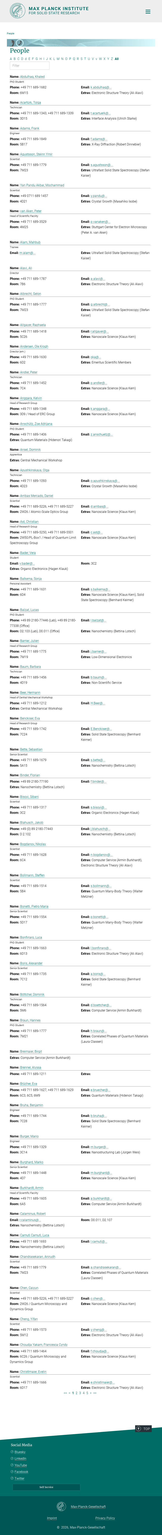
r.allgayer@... (100, 331)
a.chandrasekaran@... (106, 1267)
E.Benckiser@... (101, 729)
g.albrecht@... (100, 304)
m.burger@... (99, 1147)
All (117, 59)
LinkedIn (20, 1458)
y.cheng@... (99, 1330)
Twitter (19, 1478)
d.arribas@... (99, 506)
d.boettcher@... (101, 1005)
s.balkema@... (100, 589)
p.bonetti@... (99, 917)
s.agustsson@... (102, 165)
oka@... (96, 357)
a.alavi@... (98, 279)
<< (65, 1393)
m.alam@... (28, 253)
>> (94, 1393)
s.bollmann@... (101, 886)
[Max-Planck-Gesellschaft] (64, 1507)
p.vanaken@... (100, 222)
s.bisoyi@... (99, 807)
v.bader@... (27, 563)
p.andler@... (99, 383)
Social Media (21, 1445)
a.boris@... (98, 974)
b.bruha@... (99, 1116)
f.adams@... (99, 139)
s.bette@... (98, 760)
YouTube (21, 1465)
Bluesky (20, 1452)
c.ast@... (97, 532)
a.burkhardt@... (101, 1198)
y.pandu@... (99, 196)
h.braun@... (99, 1031)
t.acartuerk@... (101, 113)
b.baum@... (99, 677)
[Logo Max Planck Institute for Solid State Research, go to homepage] (74, 10)
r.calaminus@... (30, 1220)
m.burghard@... (101, 1173)
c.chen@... (98, 1298)
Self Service (46, 1487)
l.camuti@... (99, 1241)
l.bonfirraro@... (101, 948)
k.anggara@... (100, 409)
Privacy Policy (105, 1518)
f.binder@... (98, 781)
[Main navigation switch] (148, 12)
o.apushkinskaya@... (105, 481)
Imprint (52, 1518)
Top (146, 1429)
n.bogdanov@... (102, 855)
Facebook (21, 1472)
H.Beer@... (98, 703)
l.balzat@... (98, 620)
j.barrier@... (98, 651)
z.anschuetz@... (102, 434)
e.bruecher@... (100, 1090)
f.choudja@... (100, 1351)
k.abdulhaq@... (101, 87)
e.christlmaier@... (103, 1382)
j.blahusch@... (100, 829)
